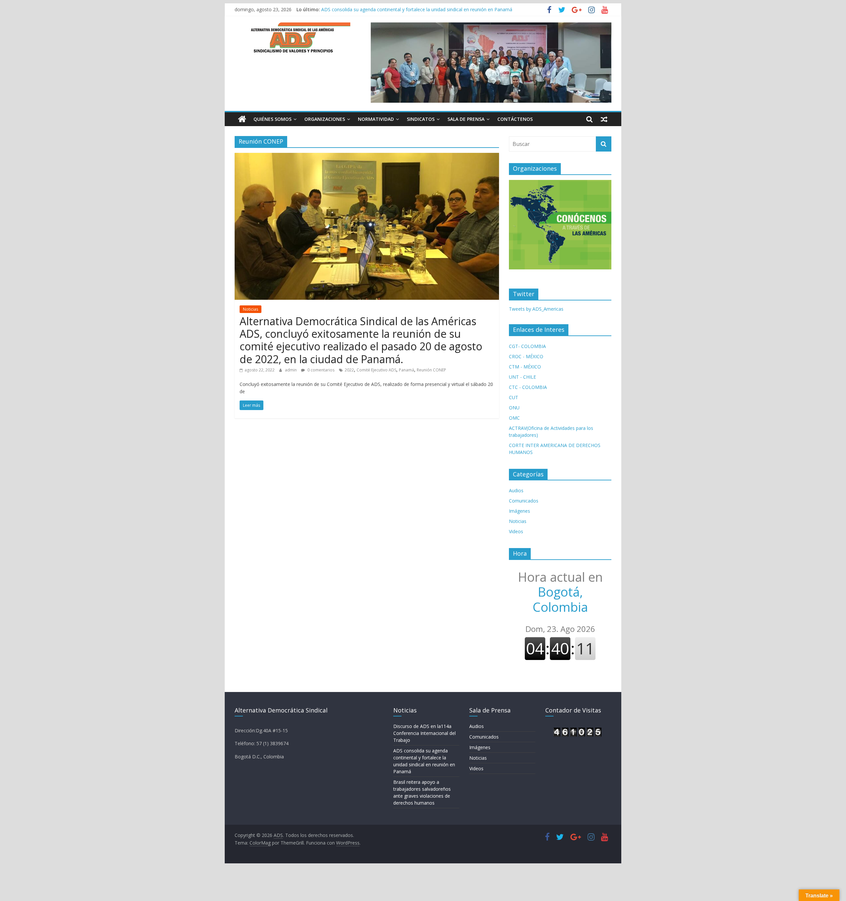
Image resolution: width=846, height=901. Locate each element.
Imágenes (519, 511)
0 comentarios (320, 370)
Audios (516, 490)
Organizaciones (324, 119)
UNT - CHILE (522, 377)
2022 (349, 370)
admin (291, 370)
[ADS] (242, 119)
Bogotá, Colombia (560, 591)
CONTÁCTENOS (515, 119)
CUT (513, 397)
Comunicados (523, 501)
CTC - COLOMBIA (528, 387)
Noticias (250, 309)
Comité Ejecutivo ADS (376, 370)
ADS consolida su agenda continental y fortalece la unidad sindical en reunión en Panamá (416, 9)
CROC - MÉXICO (526, 356)
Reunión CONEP (431, 370)
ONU (514, 407)
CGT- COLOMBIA (527, 346)
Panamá (406, 370)
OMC (514, 418)
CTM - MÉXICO (525, 367)
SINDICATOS (421, 119)
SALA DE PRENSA (465, 119)
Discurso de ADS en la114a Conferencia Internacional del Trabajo (424, 733)
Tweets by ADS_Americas (536, 309)
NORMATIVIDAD (376, 119)
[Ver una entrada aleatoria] (604, 119)
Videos (516, 531)
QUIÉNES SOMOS (272, 119)
